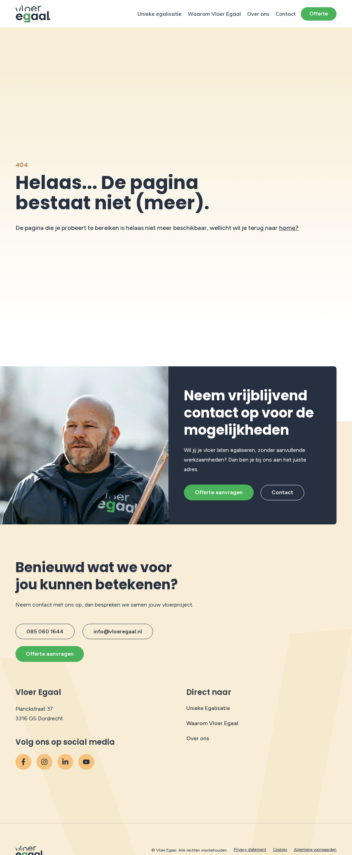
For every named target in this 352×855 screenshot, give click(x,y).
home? (289, 228)
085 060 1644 (45, 631)
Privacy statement (250, 849)
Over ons (258, 13)
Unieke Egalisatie (208, 708)
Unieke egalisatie (160, 13)
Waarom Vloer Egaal (214, 13)
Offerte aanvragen (219, 492)
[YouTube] (65, 762)
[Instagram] (44, 762)
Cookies (280, 849)
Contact (286, 13)
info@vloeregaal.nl (118, 631)
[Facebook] (23, 762)
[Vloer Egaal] (32, 13)
